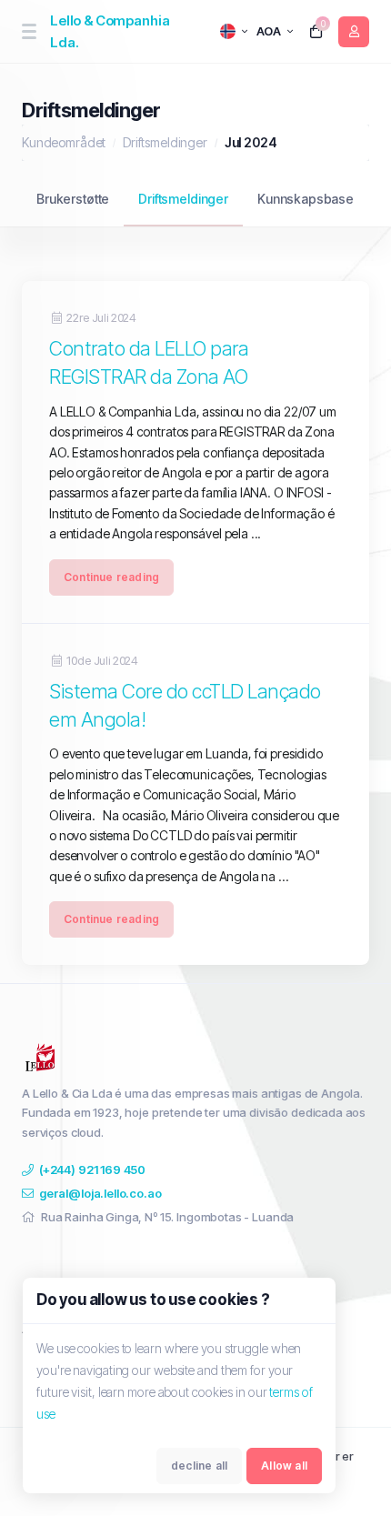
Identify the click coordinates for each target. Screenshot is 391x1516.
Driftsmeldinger (165, 142)
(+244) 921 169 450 (92, 1169)
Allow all (284, 1465)
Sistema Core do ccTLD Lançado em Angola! (185, 705)
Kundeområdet (63, 142)
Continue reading (111, 577)
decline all (199, 1465)
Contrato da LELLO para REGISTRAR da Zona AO (148, 362)
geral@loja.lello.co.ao (100, 1193)
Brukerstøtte (72, 198)
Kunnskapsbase (305, 198)
